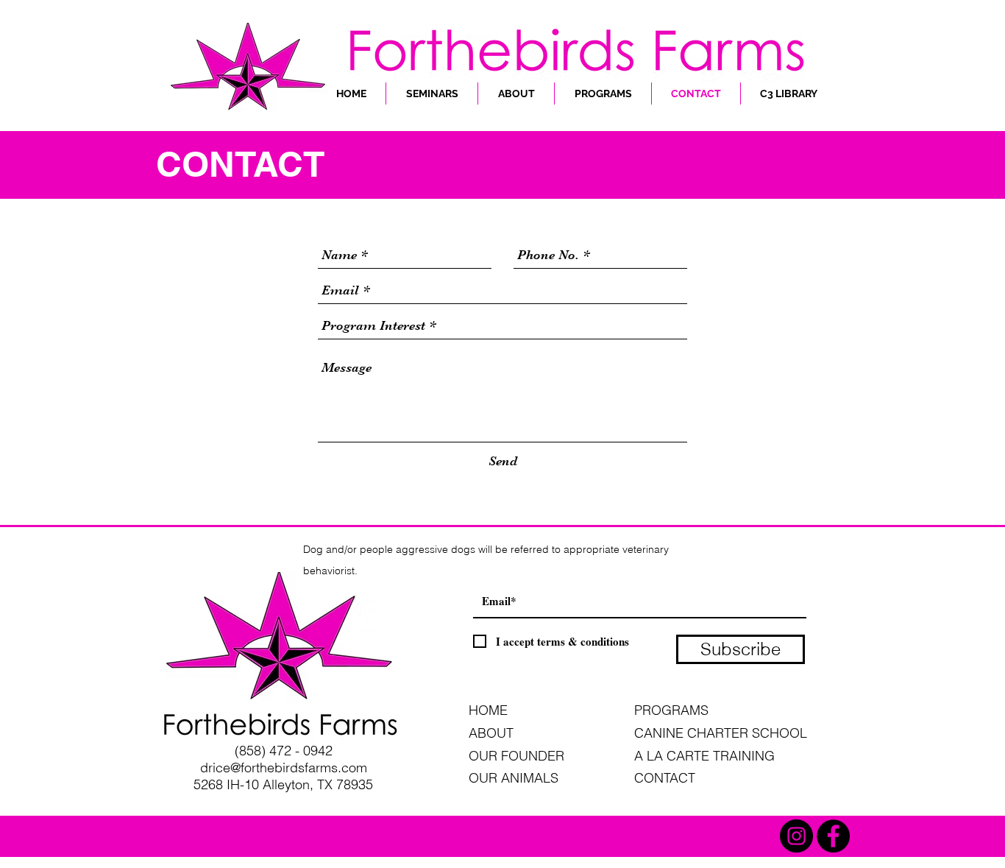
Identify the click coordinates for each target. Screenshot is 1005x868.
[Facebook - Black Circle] (833, 836)
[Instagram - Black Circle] (796, 836)
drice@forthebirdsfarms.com (283, 767)
